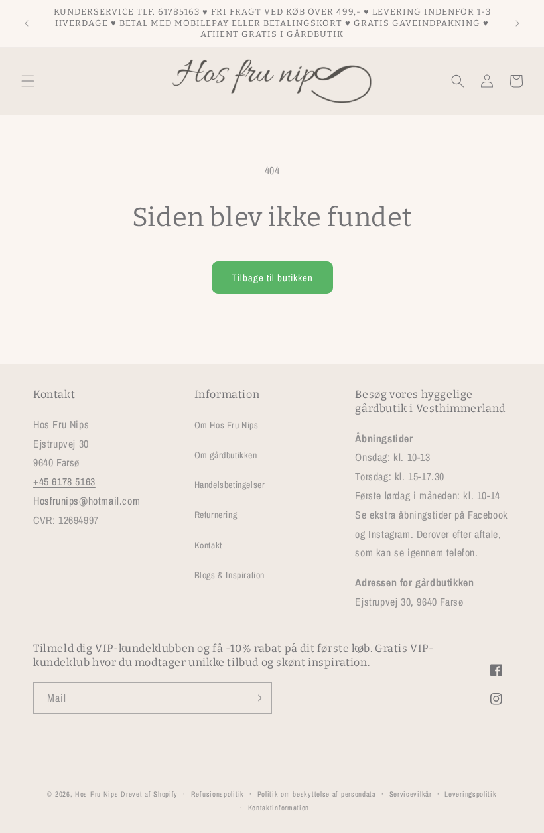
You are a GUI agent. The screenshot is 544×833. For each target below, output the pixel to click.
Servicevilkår (410, 794)
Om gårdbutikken (225, 455)
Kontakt (208, 545)
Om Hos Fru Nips (226, 425)
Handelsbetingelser (229, 485)
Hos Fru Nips (96, 794)
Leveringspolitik (470, 794)
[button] (27, 81)
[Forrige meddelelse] (26, 23)
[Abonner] (256, 698)
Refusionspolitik (217, 794)
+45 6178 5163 (64, 481)
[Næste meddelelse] (517, 23)
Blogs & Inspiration (229, 575)
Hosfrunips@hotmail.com (86, 500)
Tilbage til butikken (272, 278)
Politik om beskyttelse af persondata (316, 794)
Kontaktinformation (279, 807)
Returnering (216, 515)
